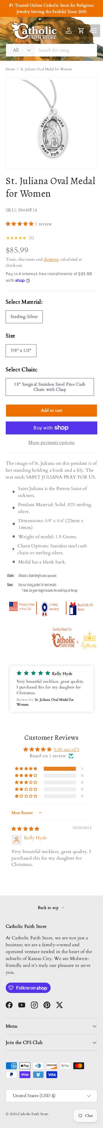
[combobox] (51, 50)
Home (10, 69)
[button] (20, 224)
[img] (25, 829)
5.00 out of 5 (66, 749)
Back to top (49, 907)
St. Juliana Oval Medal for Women (46, 69)
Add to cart (51, 410)
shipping (51, 259)
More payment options (51, 442)
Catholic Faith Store (33, 1114)
